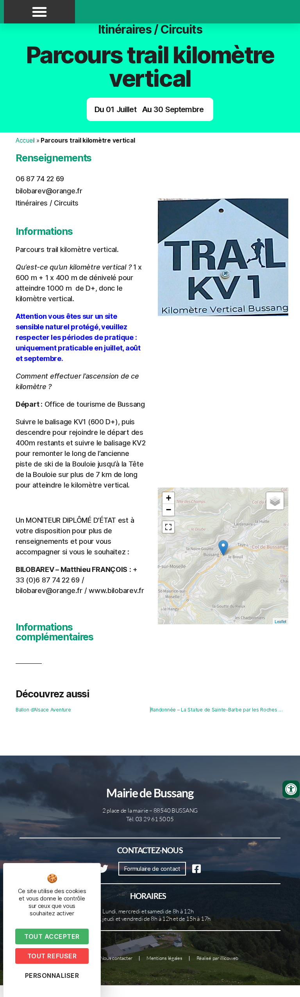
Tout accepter (52, 936)
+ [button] (168, 498)
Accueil (25, 140)
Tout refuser (52, 956)
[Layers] (275, 500)
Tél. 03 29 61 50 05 (150, 819)
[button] (39, 11)
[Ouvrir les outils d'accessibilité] (291, 789)
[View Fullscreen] (168, 527)
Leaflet (280, 621)
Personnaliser (52, 975)
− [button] (168, 510)
